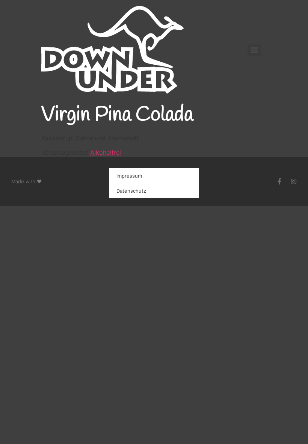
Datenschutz (131, 191)
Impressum (129, 176)
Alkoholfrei (105, 152)
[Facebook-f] (279, 181)
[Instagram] (294, 181)
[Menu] (254, 50)
